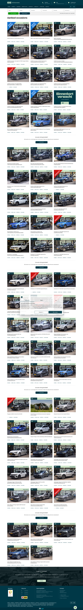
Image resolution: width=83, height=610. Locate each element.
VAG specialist (34, 603)
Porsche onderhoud (36, 605)
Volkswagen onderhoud (42, 603)
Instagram (26, 592)
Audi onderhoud (24, 605)
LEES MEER (41, 142)
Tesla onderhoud (30, 606)
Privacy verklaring (63, 598)
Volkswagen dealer (50, 603)
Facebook (26, 590)
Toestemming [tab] (27, 300)
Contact (41, 580)
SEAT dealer (10, 606)
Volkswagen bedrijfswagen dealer (14, 605)
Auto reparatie (18, 603)
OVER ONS (42, 6)
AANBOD (13, 6)
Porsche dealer (43, 605)
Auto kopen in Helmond (26, 603)
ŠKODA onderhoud (16, 606)
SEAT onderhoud (50, 605)
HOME (9, 6)
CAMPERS (18, 6)
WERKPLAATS (24, 6)
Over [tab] (56, 300)
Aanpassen (41, 312)
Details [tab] (41, 300)
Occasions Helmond (11, 603)
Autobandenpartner (52, 602)
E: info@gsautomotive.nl (64, 596)
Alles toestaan (55, 312)
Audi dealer (29, 605)
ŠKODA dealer (23, 606)
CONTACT (47, 6)
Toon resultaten (13, 13)
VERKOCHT (36, 6)
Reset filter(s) (24, 13)
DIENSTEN (31, 6)
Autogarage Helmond (44, 602)
